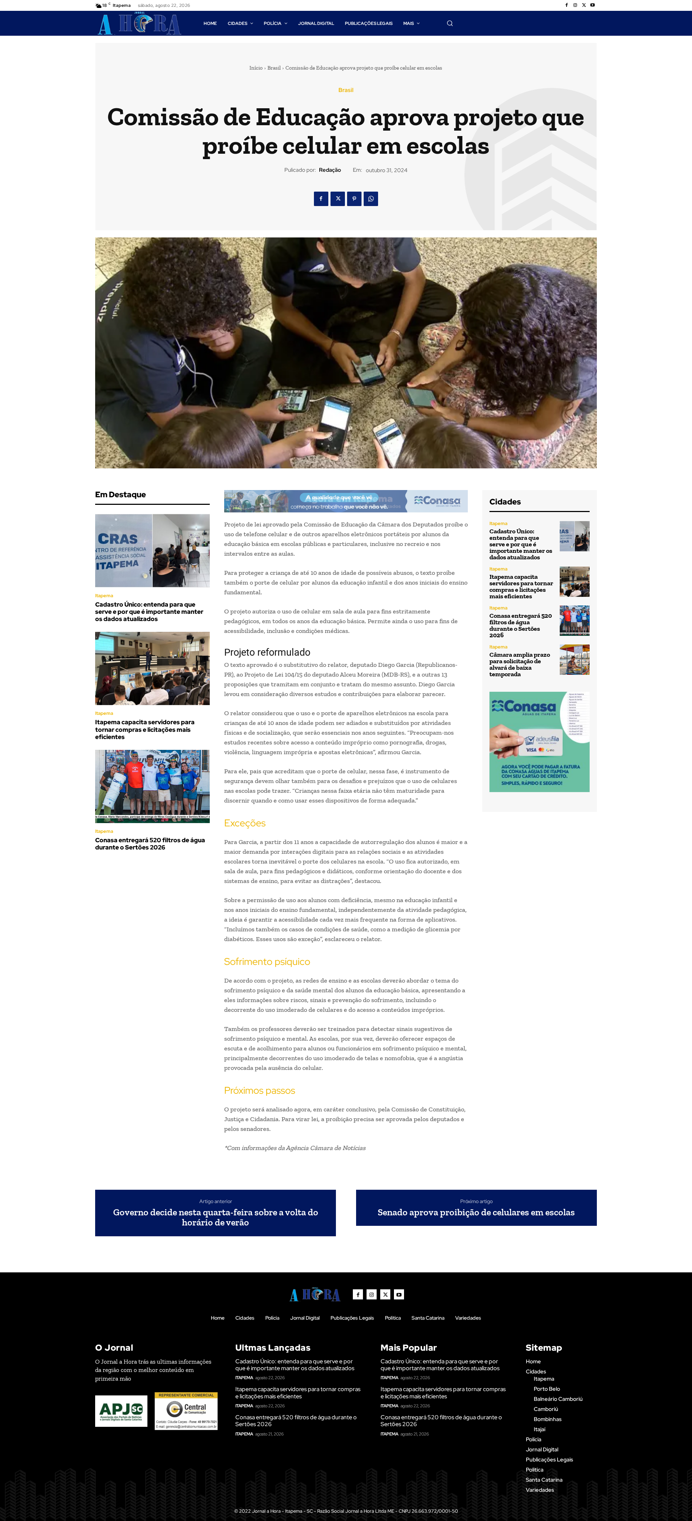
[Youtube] (592, 5)
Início (256, 68)
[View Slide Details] (346, 501)
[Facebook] (566, 5)
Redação (330, 170)
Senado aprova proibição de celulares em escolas (476, 1212)
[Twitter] (584, 5)
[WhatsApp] (371, 199)
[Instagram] (575, 5)
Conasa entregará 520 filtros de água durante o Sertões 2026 (150, 843)
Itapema (104, 595)
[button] (450, 23)
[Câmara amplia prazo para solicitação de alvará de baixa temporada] (575, 659)
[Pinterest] (354, 199)
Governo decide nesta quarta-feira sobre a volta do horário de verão (215, 1217)
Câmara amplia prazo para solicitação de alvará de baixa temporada (519, 664)
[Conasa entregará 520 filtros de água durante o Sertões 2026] (152, 786)
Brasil (274, 68)
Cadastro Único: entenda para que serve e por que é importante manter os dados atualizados (149, 611)
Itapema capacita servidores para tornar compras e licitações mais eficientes (145, 729)
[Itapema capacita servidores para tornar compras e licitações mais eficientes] (152, 668)
